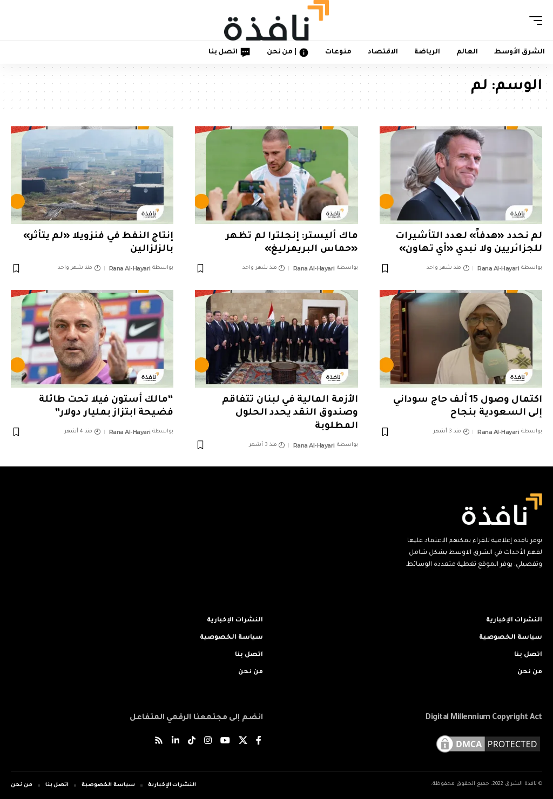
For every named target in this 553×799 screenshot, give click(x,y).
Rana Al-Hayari (498, 268)
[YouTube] (225, 742)
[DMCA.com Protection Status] (488, 745)
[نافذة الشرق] (276, 20)
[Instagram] (208, 742)
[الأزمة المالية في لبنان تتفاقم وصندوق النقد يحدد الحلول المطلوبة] (276, 339)
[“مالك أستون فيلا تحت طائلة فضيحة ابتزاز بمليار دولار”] (92, 339)
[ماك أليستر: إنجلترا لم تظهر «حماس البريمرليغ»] (276, 175)
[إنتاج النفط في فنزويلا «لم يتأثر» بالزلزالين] (92, 175)
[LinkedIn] (175, 742)
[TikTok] (191, 742)
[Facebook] (258, 742)
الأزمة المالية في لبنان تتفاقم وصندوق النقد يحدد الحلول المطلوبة (290, 413)
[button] (533, 20)
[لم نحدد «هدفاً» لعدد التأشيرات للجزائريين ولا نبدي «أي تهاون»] (461, 175)
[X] (243, 742)
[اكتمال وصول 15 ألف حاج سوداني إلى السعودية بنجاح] (461, 339)
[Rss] (159, 742)
